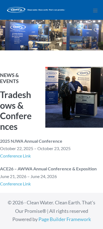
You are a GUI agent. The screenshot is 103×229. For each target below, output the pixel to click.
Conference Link (15, 155)
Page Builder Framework (64, 219)
